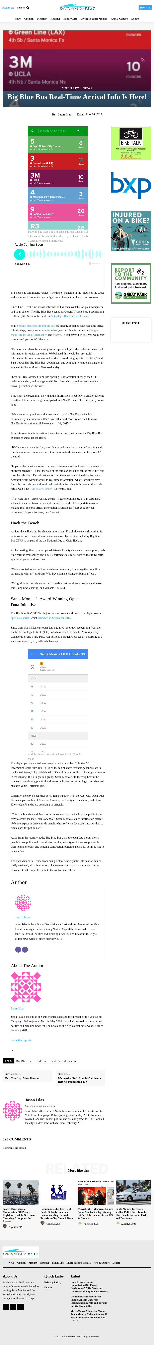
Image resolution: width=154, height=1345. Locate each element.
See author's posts (21, 1040)
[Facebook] (122, 332)
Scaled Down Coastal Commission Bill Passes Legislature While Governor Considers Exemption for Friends (19, 1215)
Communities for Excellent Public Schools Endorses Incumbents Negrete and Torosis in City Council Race (57, 1213)
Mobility (70, 88)
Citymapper (40, 334)
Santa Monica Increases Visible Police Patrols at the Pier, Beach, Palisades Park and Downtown (131, 1213)
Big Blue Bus (24, 1060)
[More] (140, 332)
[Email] (18, 950)
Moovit (57, 334)
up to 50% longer (42, 488)
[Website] (25, 950)
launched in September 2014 (54, 617)
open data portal (20, 617)
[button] (23, 7)
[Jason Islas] (12, 1111)
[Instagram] (13, 1307)
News (87, 88)
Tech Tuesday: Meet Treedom (22, 1078)
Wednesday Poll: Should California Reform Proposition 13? (79, 1080)
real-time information (64, 1060)
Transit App (25, 334)
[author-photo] (5, 1227)
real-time (41, 1060)
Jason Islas (64, 114)
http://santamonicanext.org (40, 1105)
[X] (131, 332)
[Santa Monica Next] (77, 7)
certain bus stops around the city (36, 325)
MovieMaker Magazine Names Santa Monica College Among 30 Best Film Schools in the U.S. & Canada (95, 1213)
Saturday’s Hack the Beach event (69, 316)
